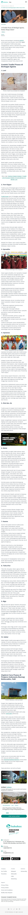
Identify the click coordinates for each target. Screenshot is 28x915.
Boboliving (14, 878)
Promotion (4, 873)
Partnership (24, 871)
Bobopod (13, 871)
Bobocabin (14, 873)
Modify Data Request (6, 892)
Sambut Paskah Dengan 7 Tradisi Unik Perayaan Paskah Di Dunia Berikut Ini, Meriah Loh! (14, 177)
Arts (12, 805)
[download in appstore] (15, 858)
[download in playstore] (5, 858)
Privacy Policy (4, 885)
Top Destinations (6, 805)
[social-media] (8, 909)
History (16, 805)
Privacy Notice (5, 887)
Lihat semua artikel (14, 816)
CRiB (12, 876)
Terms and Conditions (6, 890)
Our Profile (4, 871)
